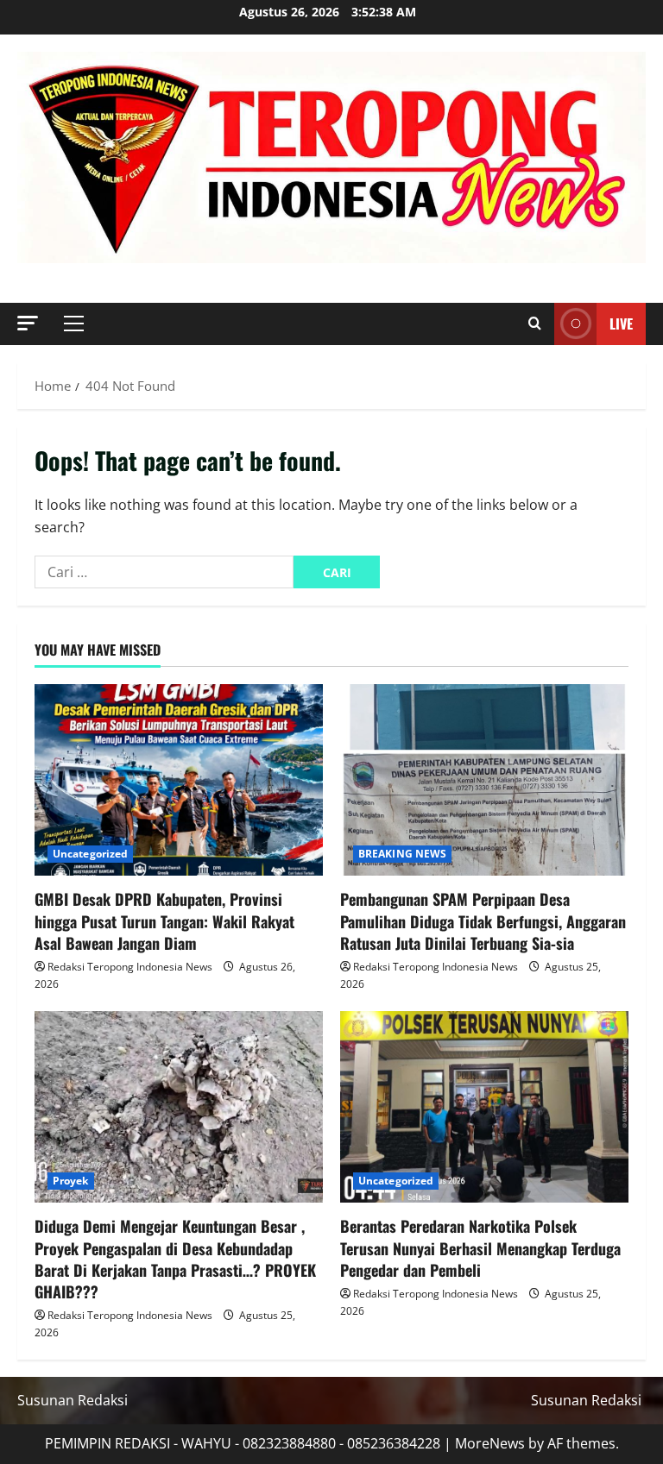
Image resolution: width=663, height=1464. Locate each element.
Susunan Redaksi (72, 1400)
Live (621, 323)
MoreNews (490, 1443)
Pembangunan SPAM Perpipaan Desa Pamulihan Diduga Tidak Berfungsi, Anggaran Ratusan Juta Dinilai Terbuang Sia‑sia (483, 920)
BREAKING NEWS (402, 853)
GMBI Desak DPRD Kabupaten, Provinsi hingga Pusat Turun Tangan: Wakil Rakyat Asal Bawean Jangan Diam (164, 920)
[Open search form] (534, 323)
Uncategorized (90, 853)
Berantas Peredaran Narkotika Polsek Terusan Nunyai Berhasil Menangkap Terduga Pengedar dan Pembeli (480, 1247)
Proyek (71, 1180)
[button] (27, 323)
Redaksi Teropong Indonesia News (129, 966)
